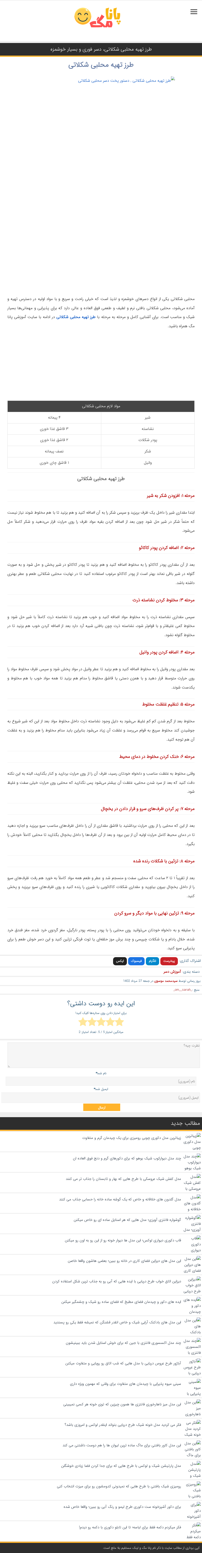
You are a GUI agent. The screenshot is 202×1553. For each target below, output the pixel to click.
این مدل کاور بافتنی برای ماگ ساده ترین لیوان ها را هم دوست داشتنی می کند (122, 1445)
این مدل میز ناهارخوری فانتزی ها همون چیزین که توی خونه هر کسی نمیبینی (122, 1404)
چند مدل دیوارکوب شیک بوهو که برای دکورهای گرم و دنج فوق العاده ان (127, 1158)
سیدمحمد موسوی (166, 981)
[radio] (119, 1022)
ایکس (120, 961)
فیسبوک (136, 961)
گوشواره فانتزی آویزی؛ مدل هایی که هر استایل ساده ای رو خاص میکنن (127, 1220)
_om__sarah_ (182, 989)
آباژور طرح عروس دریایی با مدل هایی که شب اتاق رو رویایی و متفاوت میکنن (123, 1363)
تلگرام (152, 961)
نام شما (101, 1073)
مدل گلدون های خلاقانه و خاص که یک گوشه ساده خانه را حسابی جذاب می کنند (120, 1199)
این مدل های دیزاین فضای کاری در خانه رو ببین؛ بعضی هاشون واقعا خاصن (124, 1261)
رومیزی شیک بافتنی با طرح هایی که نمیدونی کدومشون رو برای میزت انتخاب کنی (119, 1486)
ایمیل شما (101, 1089)
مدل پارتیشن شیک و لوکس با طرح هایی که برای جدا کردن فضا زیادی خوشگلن (121, 1466)
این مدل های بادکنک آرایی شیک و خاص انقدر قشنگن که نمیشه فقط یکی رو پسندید (117, 1322)
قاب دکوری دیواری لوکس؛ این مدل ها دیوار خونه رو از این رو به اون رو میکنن (123, 1240)
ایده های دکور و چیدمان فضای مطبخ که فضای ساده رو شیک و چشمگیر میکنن (121, 1302)
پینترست (169, 961)
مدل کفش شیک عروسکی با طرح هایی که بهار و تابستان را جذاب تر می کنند (123, 1179)
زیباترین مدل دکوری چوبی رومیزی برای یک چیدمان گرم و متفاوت (131, 1138)
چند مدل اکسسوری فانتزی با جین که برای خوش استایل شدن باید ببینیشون (123, 1343)
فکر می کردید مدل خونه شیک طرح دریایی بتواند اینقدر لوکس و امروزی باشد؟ (123, 1425)
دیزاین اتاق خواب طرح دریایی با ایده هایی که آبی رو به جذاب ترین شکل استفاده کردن (116, 1281)
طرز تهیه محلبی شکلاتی (101, 65)
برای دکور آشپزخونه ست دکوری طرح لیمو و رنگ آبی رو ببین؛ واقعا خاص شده (122, 1507)
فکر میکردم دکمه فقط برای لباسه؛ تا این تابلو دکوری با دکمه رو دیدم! (130, 1527)
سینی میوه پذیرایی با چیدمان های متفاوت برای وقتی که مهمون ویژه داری (125, 1384)
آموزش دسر (172, 972)
